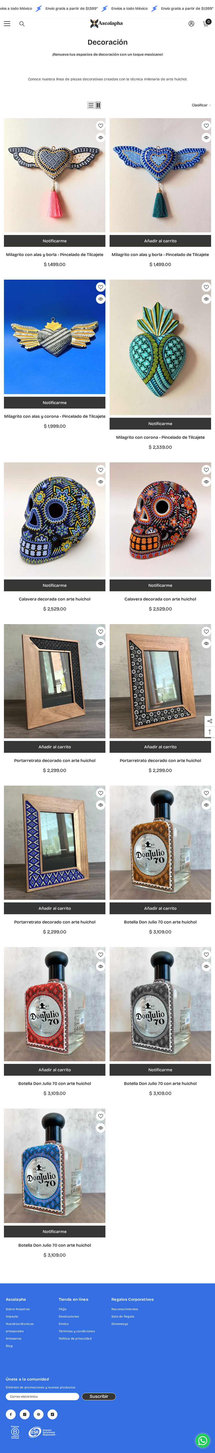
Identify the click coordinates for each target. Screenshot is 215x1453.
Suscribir (99, 1396)
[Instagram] (25, 1414)
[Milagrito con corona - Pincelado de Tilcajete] (160, 347)
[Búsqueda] (22, 24)
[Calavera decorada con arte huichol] (54, 519)
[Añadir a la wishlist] (100, 125)
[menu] (7, 23)
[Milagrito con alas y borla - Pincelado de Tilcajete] (54, 175)
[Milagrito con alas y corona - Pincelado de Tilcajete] (54, 337)
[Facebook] (11, 1414)
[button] (91, 105)
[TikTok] (52, 1414)
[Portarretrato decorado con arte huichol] (54, 681)
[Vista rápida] (100, 137)
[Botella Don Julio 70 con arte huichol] (160, 843)
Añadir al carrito (160, 240)
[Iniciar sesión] (191, 23)
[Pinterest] (39, 1414)
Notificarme (55, 240)
